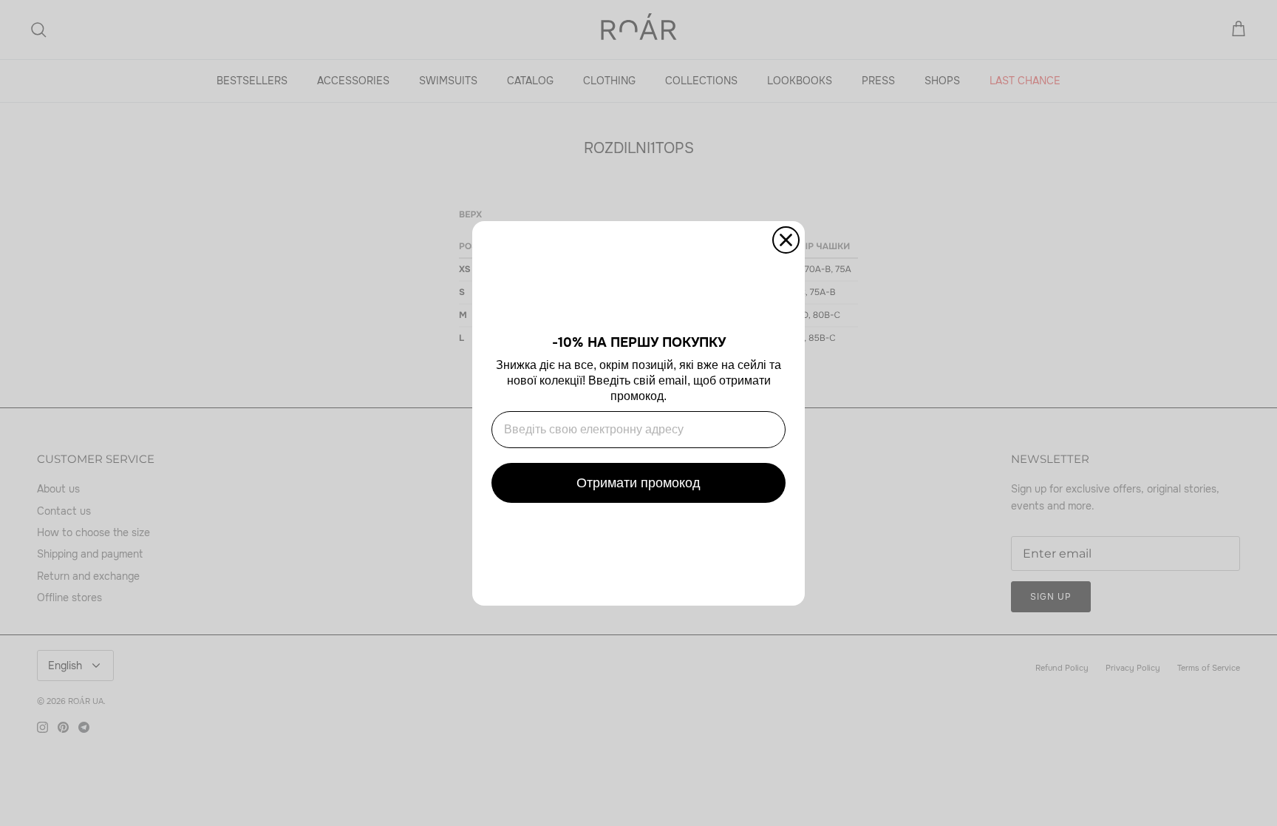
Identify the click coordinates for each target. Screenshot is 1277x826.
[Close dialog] (786, 240)
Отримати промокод (638, 482)
